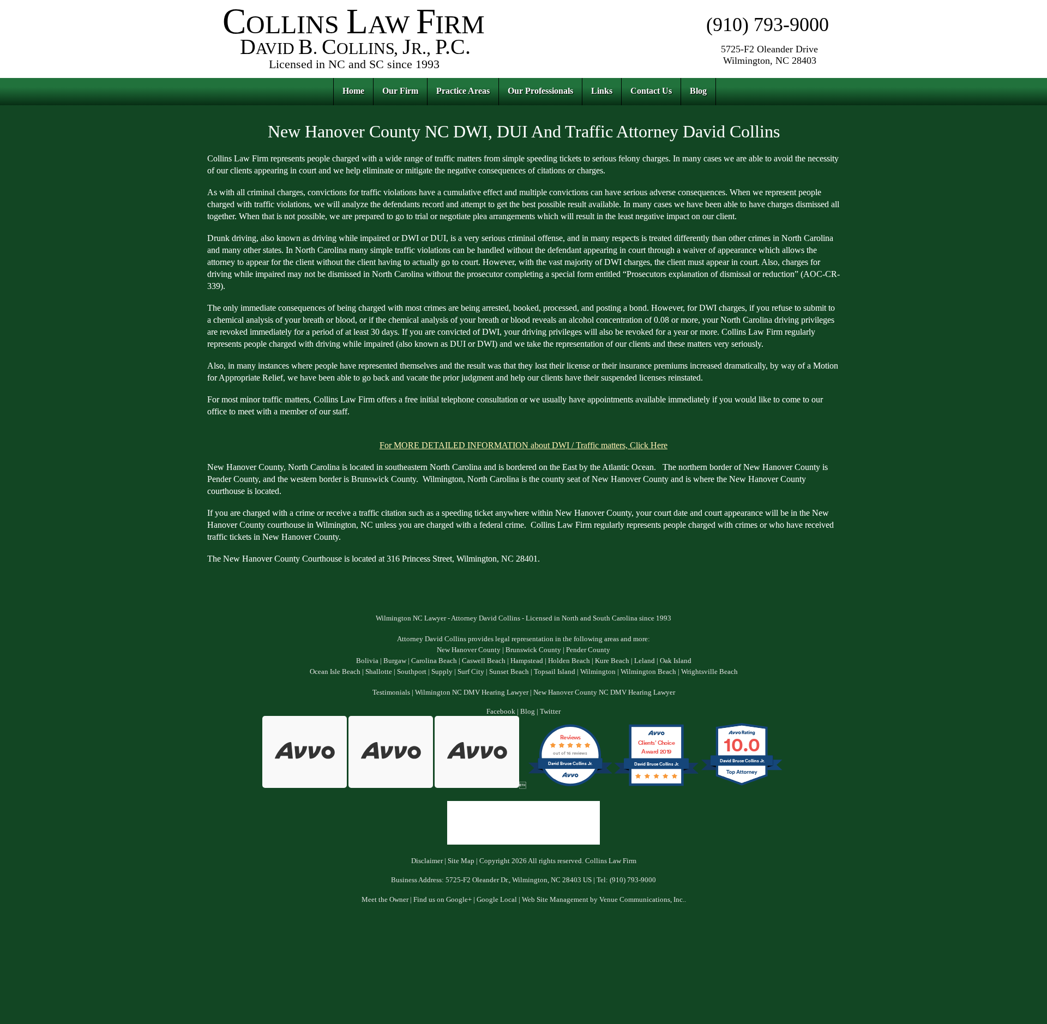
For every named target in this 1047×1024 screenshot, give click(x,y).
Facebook (500, 711)
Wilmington (598, 672)
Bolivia (367, 661)
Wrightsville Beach (709, 672)
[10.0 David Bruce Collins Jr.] (742, 786)
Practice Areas (463, 90)
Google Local (497, 899)
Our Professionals (540, 90)
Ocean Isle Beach (335, 672)
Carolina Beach (434, 661)
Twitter (550, 711)
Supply (442, 672)
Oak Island (675, 661)
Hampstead (526, 661)
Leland (644, 661)
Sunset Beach (509, 672)
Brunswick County (533, 650)
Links (601, 90)
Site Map (461, 861)
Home (353, 90)
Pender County (588, 650)
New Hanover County (469, 650)
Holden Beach (569, 661)
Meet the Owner (385, 899)
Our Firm (400, 90)
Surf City (471, 672)
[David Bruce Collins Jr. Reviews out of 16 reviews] (570, 786)
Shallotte (378, 672)
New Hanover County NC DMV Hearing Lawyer (604, 692)
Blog (698, 90)
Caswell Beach (484, 661)
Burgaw (394, 661)
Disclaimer (427, 861)
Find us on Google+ (442, 899)
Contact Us (651, 90)
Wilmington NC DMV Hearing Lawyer (471, 692)
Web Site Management (555, 899)
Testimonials (391, 692)
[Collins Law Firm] (354, 70)
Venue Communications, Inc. (641, 899)
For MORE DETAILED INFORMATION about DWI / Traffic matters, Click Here (523, 445)
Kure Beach (612, 661)
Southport (411, 672)
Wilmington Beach (648, 672)
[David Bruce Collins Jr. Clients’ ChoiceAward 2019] (656, 786)
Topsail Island (554, 672)
